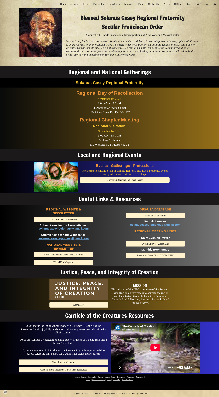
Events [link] (86, 4)
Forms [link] (141, 4)
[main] (132, 20)
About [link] (73, 4)
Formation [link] (112, 4)
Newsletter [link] (129, 4)
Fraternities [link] (98, 4)
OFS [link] (176, 4)
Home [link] (63, 4)
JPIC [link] (165, 4)
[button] (215, 4)
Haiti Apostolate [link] (202, 4)
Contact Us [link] (153, 4)
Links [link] (188, 4)
